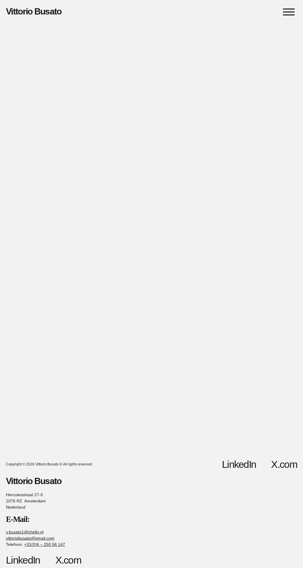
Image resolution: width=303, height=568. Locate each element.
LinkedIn (239, 464)
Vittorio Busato (34, 11)
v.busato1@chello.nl (24, 532)
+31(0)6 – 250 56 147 (44, 544)
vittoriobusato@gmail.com (30, 538)
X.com (284, 464)
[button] (289, 12)
